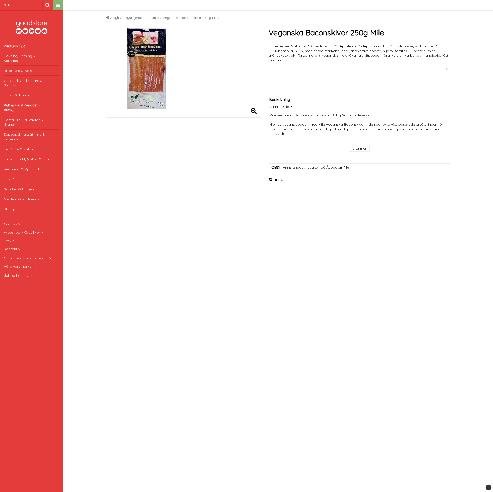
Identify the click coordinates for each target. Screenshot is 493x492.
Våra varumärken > (20, 266)
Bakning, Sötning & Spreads (20, 58)
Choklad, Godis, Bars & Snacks (23, 82)
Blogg (9, 209)
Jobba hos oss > (18, 275)
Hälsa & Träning (17, 95)
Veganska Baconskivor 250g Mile (191, 17)
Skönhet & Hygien (19, 189)
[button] (58, 5)
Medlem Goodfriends (21, 199)
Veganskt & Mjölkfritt (21, 169)
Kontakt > (12, 249)
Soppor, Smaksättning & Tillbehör (24, 136)
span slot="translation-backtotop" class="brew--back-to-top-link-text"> (488, 487)
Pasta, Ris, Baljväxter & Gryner (23, 122)
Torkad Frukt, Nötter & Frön (27, 159)
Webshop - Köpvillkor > (23, 232)
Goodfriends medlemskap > (27, 258)
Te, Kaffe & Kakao (19, 149)
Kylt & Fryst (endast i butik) (22, 107)
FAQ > (9, 240)
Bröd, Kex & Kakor (19, 70)
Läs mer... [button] (442, 68)
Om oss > (12, 224)
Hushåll (10, 179)
